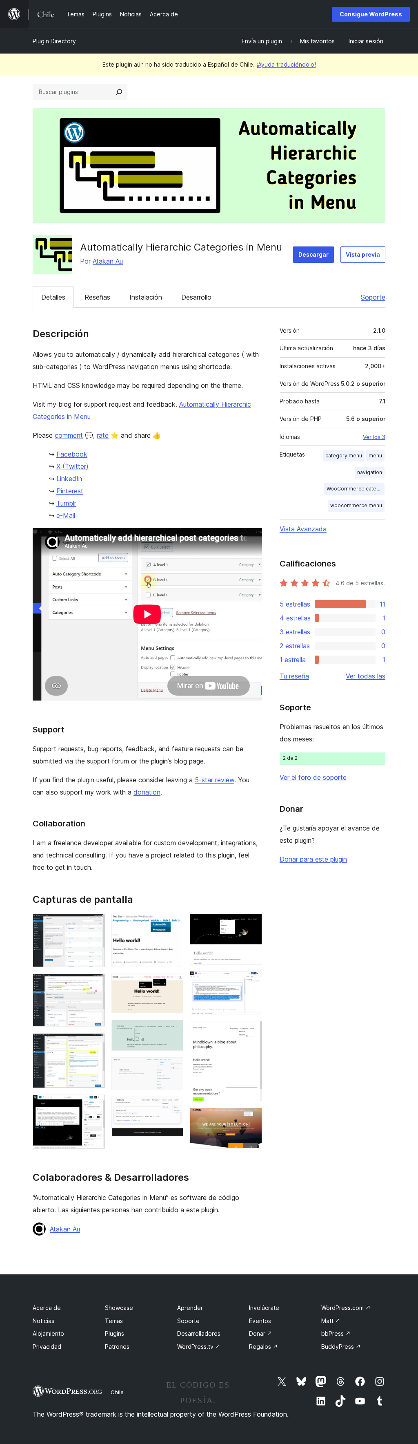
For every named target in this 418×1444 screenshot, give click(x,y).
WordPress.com (346, 1307)
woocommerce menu (356, 505)
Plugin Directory (54, 41)
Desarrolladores (198, 1333)
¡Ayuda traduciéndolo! (286, 64)
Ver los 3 (374, 437)
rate (103, 435)
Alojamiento (48, 1333)
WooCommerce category (356, 489)
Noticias (43, 1320)
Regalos (263, 1346)
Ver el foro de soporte (313, 777)
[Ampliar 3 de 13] (94, 1044)
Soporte (373, 297)
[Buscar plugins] (119, 92)
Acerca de (47, 1307)
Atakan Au (108, 261)
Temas (114, 1320)
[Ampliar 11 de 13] (251, 982)
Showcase (119, 1307)
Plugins (114, 1333)
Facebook (71, 454)
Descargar (313, 254)
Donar (260, 1333)
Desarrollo (196, 297)
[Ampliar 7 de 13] (172, 1031)
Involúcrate (264, 1307)
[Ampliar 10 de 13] (251, 925)
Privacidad (47, 1346)
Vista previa (363, 254)
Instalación (145, 297)
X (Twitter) (72, 466)
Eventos (260, 1320)
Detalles (53, 297)
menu (375, 455)
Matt (330, 1320)
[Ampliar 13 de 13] (251, 1119)
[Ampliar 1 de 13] (94, 925)
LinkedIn (69, 479)
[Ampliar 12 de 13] (251, 1032)
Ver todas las (365, 676)
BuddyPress (341, 1346)
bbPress (336, 1333)
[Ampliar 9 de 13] (172, 1108)
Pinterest (69, 491)
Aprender (190, 1307)
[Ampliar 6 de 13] (172, 985)
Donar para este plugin (313, 859)
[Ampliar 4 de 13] (94, 1105)
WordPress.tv (198, 1346)
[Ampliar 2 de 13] (94, 985)
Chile (117, 1392)
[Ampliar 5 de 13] (172, 925)
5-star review (214, 780)
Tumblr (66, 503)
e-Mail (65, 515)
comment (69, 435)
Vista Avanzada (303, 529)
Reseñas (97, 297)
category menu (343, 455)
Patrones (117, 1346)
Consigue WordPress (371, 14)
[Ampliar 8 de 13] (172, 1068)
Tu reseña (294, 676)
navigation (369, 472)
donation (146, 792)
